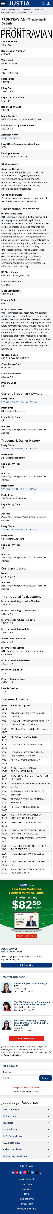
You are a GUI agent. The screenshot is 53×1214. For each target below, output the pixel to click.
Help (26, 1194)
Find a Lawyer (9, 1065)
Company (26, 1189)
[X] (36, 1172)
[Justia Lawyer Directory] (40, 1172)
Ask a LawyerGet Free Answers (11, 950)
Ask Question (26, 965)
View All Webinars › (26, 1038)
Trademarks (14, 10)
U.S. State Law (11, 1142)
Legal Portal (26, 1184)
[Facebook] (20, 1172)
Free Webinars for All (13, 976)
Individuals (9, 1116)
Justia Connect (26, 1179)
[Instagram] (24, 1172)
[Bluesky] (32, 1172)
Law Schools (10, 1129)
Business (8, 1122)
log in (10, 429)
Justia (3, 10)
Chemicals (38, 10)
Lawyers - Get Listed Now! (26, 1087)
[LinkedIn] (12, 1172)
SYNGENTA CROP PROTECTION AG (19, 401)
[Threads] (28, 1172)
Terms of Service (26, 1199)
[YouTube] (16, 1172)
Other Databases (13, 1149)
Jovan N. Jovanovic (10, 137)
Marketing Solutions (15, 1156)
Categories (26, 10)
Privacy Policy (26, 1204)
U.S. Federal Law (12, 1136)
